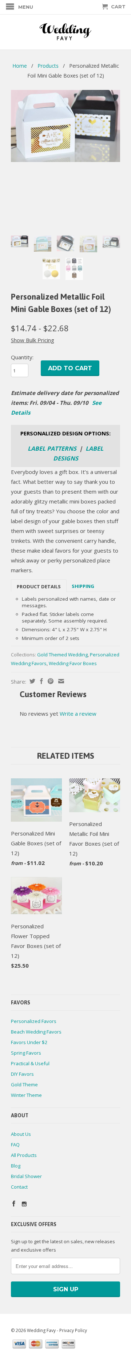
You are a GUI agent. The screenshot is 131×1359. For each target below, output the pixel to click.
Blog (15, 1165)
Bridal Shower (26, 1176)
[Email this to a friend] (60, 681)
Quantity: (22, 357)
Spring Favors (26, 1053)
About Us (21, 1134)
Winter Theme (26, 1095)
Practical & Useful (30, 1063)
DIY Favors (22, 1074)
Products (48, 65)
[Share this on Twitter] (31, 681)
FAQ (15, 1144)
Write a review (78, 713)
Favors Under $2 (29, 1042)
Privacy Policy (73, 1330)
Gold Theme (24, 1084)
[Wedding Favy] (65, 32)
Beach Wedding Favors (36, 1031)
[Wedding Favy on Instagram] (24, 1204)
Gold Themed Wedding (62, 654)
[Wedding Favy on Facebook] (14, 1203)
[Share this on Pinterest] (49, 681)
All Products (24, 1155)
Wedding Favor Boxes (73, 663)
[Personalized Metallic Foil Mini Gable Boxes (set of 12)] (65, 126)
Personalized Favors (33, 1021)
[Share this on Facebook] (40, 681)
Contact (19, 1187)
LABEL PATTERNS (52, 449)
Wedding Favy (41, 1330)
